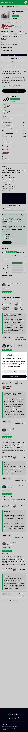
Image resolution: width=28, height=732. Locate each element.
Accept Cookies (14, 376)
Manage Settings (14, 371)
